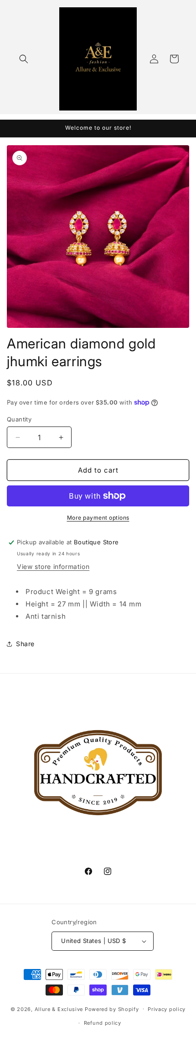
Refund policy (102, 1023)
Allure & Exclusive (59, 1009)
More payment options (98, 517)
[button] (24, 59)
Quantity (19, 419)
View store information (53, 566)
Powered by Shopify (112, 1009)
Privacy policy (167, 1009)
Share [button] (25, 644)
